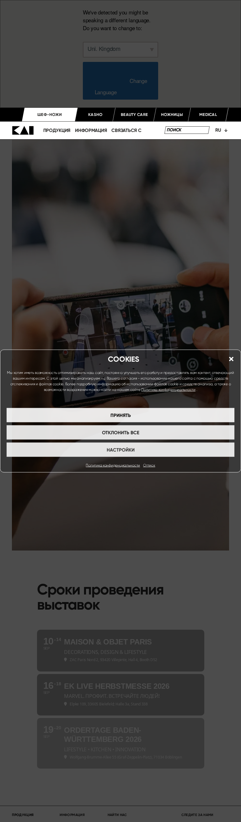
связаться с (126, 130)
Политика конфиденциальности (168, 389)
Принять (120, 415)
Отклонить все (120, 432)
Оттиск (149, 465)
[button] (231, 359)
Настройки (121, 449)
